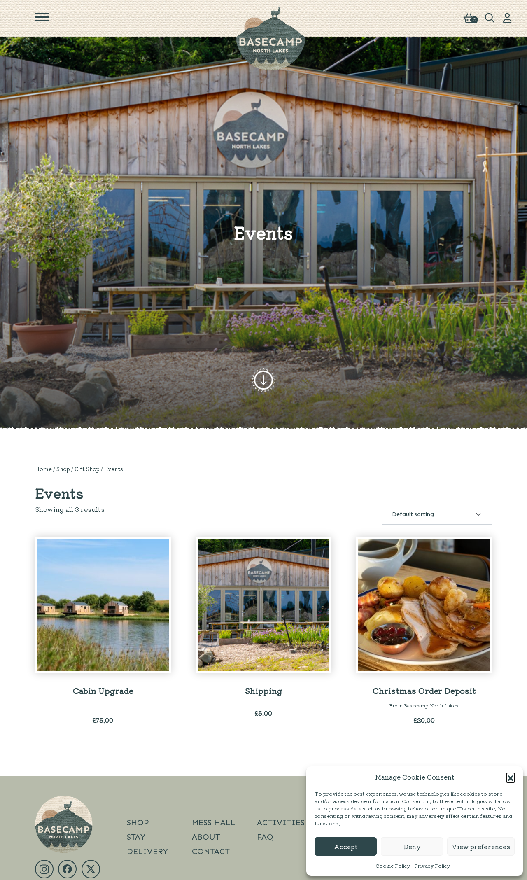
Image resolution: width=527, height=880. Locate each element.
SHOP (138, 822)
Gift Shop (87, 469)
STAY (136, 837)
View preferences (481, 846)
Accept (345, 846)
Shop (63, 469)
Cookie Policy (392, 865)
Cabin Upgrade (103, 690)
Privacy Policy (432, 865)
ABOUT (206, 837)
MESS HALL (214, 822)
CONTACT (211, 851)
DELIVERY (147, 851)
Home (43, 469)
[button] (510, 777)
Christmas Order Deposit (424, 690)
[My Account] (507, 17)
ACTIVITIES (281, 822)
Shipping (263, 690)
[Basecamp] (271, 37)
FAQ (265, 837)
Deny (412, 846)
